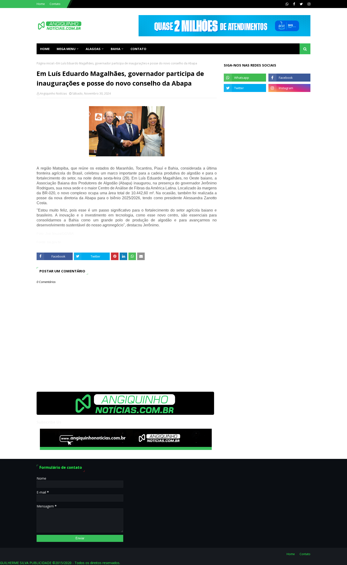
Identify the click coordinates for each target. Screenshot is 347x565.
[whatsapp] (287, 4)
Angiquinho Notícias (53, 93)
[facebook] (294, 4)
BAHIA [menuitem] (115, 49)
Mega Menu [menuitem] (66, 49)
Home (41, 4)
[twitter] (301, 4)
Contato (55, 4)
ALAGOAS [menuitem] (93, 49)
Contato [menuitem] (138, 49)
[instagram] (308, 4)
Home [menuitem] (45, 49)
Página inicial (45, 63)
